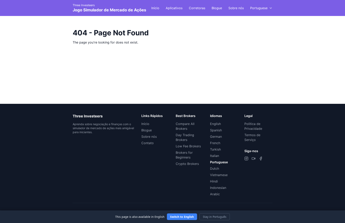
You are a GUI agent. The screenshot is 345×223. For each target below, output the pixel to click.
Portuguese (219, 162)
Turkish (215, 149)
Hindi (214, 181)
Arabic (215, 194)
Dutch (214, 168)
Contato (147, 143)
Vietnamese (219, 175)
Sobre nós (236, 8)
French (215, 143)
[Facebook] (261, 159)
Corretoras (197, 8)
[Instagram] (246, 159)
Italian (214, 156)
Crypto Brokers (187, 164)
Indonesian (218, 188)
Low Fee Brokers (188, 146)
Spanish (216, 130)
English (215, 124)
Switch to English (182, 217)
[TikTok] (254, 159)
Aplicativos (174, 8)
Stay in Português (214, 217)
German (216, 137)
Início (155, 8)
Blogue (217, 8)
